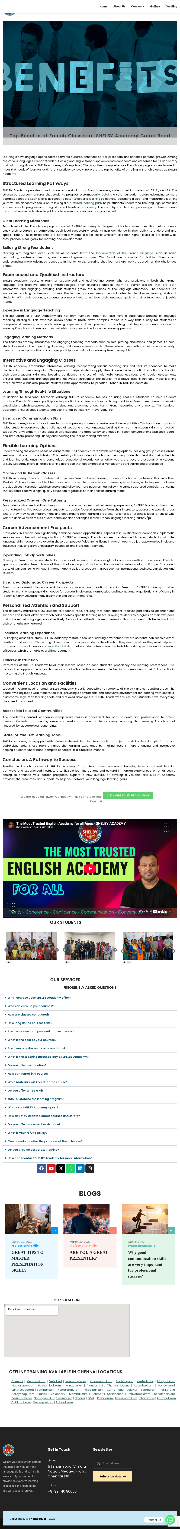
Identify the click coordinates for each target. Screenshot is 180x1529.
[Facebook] (41, 1168)
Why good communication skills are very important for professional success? (147, 1264)
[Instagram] (89, 1168)
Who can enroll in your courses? (31, 1006)
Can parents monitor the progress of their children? (45, 1141)
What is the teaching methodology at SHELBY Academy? (48, 1057)
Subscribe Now (110, 1476)
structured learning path (84, 203)
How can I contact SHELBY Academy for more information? (50, 1158)
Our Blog (171, 6)
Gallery (155, 6)
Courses (136, 6)
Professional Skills (24, 1246)
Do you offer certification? (27, 1065)
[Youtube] (51, 1168)
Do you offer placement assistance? (34, 1124)
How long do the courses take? (30, 1023)
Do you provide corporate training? (33, 1150)
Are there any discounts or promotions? (36, 1048)
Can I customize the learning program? (36, 1099)
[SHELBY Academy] (14, 6)
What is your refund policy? (27, 1133)
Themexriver (37, 1519)
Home (103, 6)
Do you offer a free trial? (25, 1091)
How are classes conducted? (28, 1015)
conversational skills (56, 646)
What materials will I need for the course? (38, 1082)
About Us (119, 6)
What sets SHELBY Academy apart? (33, 1107)
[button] (6, 950)
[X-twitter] (60, 1168)
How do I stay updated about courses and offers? (44, 1116)
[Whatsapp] (70, 1168)
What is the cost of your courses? (32, 1040)
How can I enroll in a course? (28, 1074)
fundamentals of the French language (124, 253)
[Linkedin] (80, 1168)
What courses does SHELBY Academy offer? (39, 998)
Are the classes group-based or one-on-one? (41, 1031)
